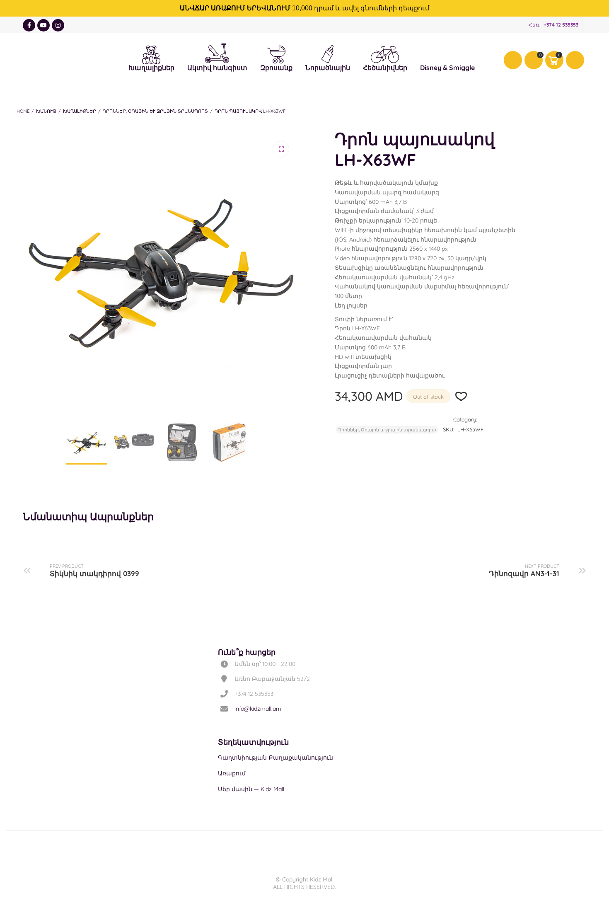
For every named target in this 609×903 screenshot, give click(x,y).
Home (23, 111)
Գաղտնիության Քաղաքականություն (275, 757)
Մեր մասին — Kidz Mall (251, 789)
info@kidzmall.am (257, 708)
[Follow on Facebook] (29, 25)
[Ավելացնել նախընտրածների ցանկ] (461, 396)
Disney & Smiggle (447, 53)
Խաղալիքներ (151, 53)
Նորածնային (327, 53)
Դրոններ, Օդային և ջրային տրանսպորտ (155, 111)
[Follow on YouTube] (43, 25)
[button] (281, 149)
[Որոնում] (575, 60)
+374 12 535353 (561, 25)
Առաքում (232, 773)
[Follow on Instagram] (58, 25)
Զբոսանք (276, 53)
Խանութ (46, 111)
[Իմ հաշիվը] (513, 60)
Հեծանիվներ (385, 54)
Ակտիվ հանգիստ (217, 51)
